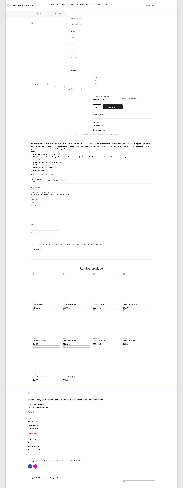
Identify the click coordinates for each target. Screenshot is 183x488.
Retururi (30, 443)
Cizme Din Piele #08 (69, 304)
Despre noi (31, 418)
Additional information (92, 134)
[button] (96, 77)
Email (33, 233)
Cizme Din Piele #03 (69, 341)
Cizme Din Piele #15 (39, 304)
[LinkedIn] (121, 130)
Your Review (35, 206)
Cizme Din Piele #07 (130, 304)
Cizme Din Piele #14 (69, 377)
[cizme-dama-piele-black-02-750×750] (60, 51)
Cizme (42, 14)
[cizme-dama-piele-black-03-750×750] (61, 91)
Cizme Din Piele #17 (100, 341)
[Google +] (118, 130)
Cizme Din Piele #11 (100, 304)
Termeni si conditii (34, 450)
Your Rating (35, 199)
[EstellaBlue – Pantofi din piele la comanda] (22, 5)
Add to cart (112, 107)
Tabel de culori (98, 99)
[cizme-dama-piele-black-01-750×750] (78, 93)
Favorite (168, 5)
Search (159, 5)
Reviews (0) (112, 134)
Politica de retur (33, 425)
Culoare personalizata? (101, 98)
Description (72, 134)
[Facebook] (108, 130)
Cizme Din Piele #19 (39, 341)
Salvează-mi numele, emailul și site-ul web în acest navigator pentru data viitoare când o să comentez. (67, 244)
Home (33, 14)
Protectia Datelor (33, 446)
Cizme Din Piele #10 (39, 377)
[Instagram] (35, 466)
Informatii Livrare (33, 421)
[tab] (72, 134)
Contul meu (164, 5)
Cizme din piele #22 (130, 341)
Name (33, 224)
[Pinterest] (114, 130)
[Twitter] (111, 130)
